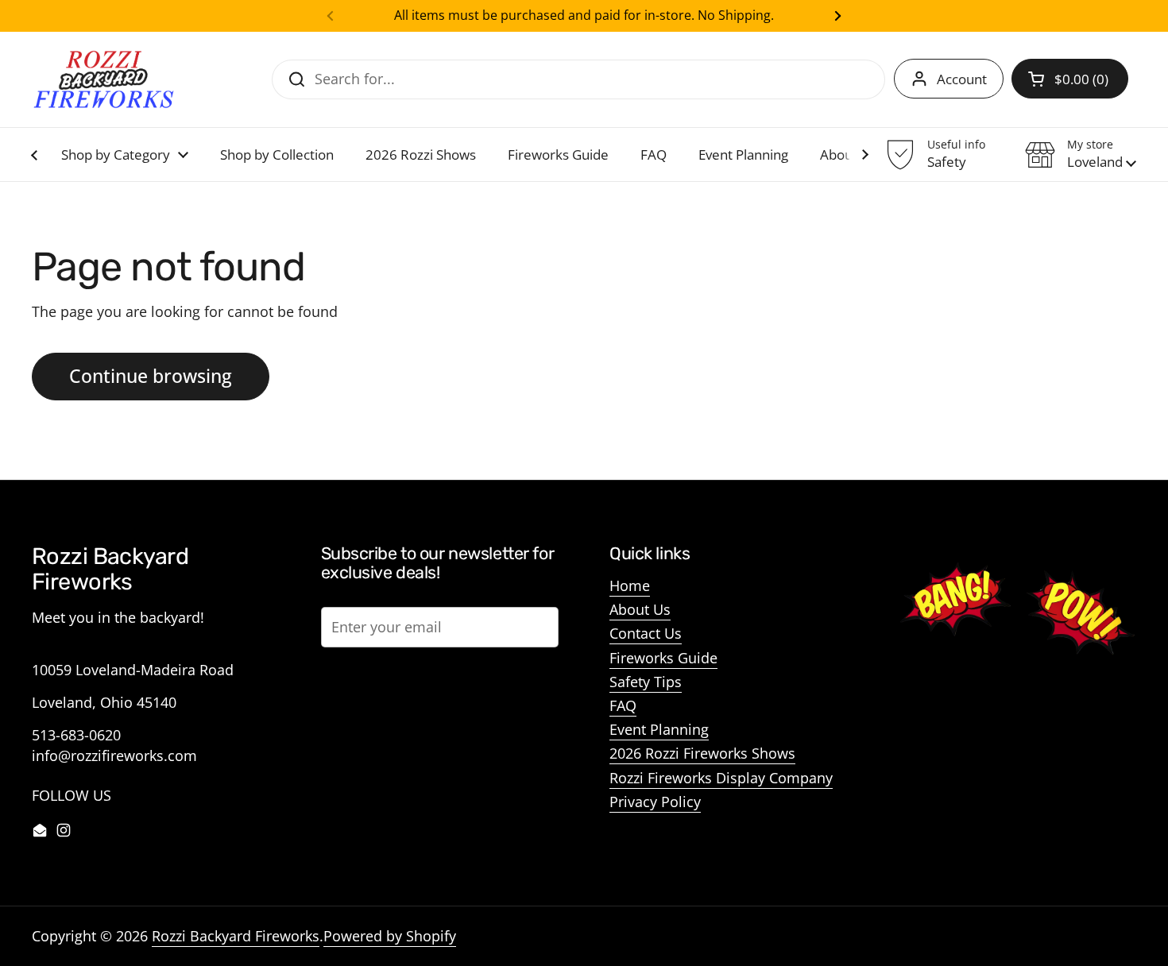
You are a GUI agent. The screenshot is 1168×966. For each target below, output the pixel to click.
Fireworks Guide (663, 657)
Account (962, 79)
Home (629, 585)
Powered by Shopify (389, 935)
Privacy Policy (655, 801)
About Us (640, 609)
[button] (1069, 79)
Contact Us (645, 633)
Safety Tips (645, 681)
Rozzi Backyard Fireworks (235, 935)
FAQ (622, 705)
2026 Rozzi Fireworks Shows (702, 753)
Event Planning (659, 729)
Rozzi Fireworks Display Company (721, 777)
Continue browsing (150, 376)
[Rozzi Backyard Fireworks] (104, 79)
